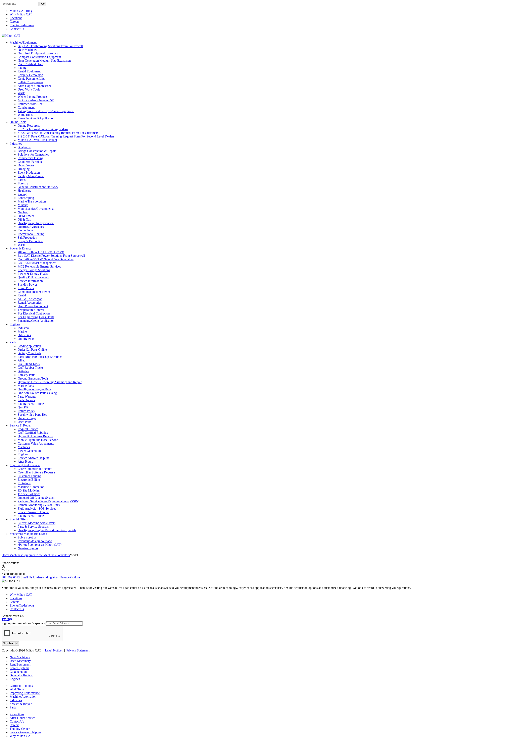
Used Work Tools (29, 89)
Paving (22, 67)
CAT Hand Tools (29, 364)
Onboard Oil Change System (36, 497)
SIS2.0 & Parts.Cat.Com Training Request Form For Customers (58, 132)
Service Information (30, 281)
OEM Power (26, 216)
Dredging (24, 169)
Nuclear (23, 212)
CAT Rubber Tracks (30, 367)
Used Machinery (20, 661)
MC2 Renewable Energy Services (39, 266)
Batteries (23, 371)
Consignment (26, 107)
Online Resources (29, 125)
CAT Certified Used (30, 64)
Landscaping (26, 198)
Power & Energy (20, 248)
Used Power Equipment (33, 306)
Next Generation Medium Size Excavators (44, 60)
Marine (22, 331)
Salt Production (27, 237)
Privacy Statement (77, 650)
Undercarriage (27, 418)
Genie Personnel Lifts (31, 78)
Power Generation (29, 450)
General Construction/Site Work (38, 187)
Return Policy (26, 411)
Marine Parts (26, 385)
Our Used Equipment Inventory (38, 53)
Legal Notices (54, 650)
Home (5, 555)
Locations (16, 18)
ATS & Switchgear (30, 299)
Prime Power (26, 288)
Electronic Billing (29, 479)
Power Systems (19, 668)
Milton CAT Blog (21, 10)
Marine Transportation (32, 201)
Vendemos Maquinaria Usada (28, 533)
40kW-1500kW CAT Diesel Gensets (41, 252)
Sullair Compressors (30, 82)
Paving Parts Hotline (31, 403)
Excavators (63, 555)
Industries (16, 143)
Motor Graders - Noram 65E (36, 100)
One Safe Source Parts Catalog (37, 393)
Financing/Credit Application (36, 118)
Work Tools (25, 114)
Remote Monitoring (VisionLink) (39, 505)
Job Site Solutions (29, 494)
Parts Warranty (27, 396)
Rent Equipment (20, 664)
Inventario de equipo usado (35, 541)
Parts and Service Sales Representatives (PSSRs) (48, 501)
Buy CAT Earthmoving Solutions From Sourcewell (50, 46)
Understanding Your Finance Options (56, 577)
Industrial (24, 328)
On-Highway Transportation (36, 223)
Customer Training (29, 476)
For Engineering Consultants (36, 317)
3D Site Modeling (29, 490)
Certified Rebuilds (21, 685)
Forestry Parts (26, 375)
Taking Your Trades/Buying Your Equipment (46, 111)
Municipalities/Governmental (36, 208)
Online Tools (18, 122)
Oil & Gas (24, 219)
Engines (15, 324)
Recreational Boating (31, 234)
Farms (21, 179)
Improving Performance (25, 465)
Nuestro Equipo (28, 548)
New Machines (27, 49)
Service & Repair (21, 425)
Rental (22, 295)
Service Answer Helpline (33, 458)
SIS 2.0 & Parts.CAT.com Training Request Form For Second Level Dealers (66, 136)
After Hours (25, 461)
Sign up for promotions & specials (23, 623)
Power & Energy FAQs (33, 273)
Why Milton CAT (21, 14)
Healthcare (24, 190)
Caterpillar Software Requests (36, 472)
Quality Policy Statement (33, 277)
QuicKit (23, 407)
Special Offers (19, 519)
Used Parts (24, 421)
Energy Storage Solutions (34, 270)
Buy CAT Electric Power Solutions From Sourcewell (51, 255)
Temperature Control (31, 309)
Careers (14, 21)
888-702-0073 (11, 577)
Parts (13, 342)
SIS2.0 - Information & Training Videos (43, 129)
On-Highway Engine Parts (34, 389)
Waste (21, 93)
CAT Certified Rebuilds (33, 432)
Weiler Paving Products (32, 96)
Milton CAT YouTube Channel (37, 140)
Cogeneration (18, 671)
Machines (24, 447)
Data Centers (26, 165)
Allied (21, 360)
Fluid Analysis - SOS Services (37, 508)
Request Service (28, 429)
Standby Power (27, 284)
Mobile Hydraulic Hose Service (38, 440)
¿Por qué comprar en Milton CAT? (40, 544)
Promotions (17, 714)
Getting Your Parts (29, 353)
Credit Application (29, 346)
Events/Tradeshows (22, 25)
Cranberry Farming (30, 161)
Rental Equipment (29, 71)
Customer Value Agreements (36, 443)
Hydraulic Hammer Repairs (35, 436)
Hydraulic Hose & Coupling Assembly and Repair (50, 382)
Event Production (29, 172)
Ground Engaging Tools (33, 378)
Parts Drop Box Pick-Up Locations (40, 356)
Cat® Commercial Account (35, 468)
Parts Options (26, 400)
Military (23, 205)
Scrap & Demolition (30, 75)
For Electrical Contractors (34, 313)
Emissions (24, 483)
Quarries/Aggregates (31, 226)
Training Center (20, 728)
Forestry (23, 183)
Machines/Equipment (23, 42)
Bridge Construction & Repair (37, 151)
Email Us (26, 577)
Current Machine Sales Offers (36, 523)
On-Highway (26, 338)
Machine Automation (31, 487)
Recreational (26, 230)
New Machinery (20, 657)
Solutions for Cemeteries (33, 154)
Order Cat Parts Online (32, 349)
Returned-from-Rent (30, 104)
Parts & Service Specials (33, 526)
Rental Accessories (30, 302)
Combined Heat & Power (34, 291)
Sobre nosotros (27, 537)
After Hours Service (22, 718)
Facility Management (31, 176)
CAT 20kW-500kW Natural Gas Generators (45, 259)
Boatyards (24, 147)
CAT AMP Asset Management (37, 263)
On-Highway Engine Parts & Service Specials (47, 530)
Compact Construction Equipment (39, 57)
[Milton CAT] (11, 35)
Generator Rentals (21, 675)
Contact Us (17, 29)
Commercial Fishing (30, 158)
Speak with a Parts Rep (32, 414)
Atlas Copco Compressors (34, 86)
